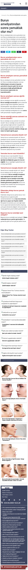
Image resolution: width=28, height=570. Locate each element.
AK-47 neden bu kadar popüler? (11, 534)
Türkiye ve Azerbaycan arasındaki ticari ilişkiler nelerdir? (14, 514)
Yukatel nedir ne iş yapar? (9, 549)
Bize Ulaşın (5, 497)
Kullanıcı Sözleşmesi (7, 492)
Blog (8, 15)
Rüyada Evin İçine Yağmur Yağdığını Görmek (14, 552)
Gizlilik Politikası (6, 490)
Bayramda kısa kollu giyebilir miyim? (12, 545)
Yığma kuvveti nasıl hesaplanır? (11, 556)
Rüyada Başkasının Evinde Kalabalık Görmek (14, 562)
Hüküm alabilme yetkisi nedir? (10, 527)
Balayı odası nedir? (7, 511)
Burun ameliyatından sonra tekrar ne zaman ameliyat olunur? (12, 247)
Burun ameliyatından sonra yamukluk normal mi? (13, 234)
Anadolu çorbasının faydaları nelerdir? (12, 558)
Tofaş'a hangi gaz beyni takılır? (10, 532)
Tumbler (19, 52)
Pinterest (24, 52)
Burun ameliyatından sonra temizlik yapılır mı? (12, 243)
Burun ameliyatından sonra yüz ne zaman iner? (13, 259)
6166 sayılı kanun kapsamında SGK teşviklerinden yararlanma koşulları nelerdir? (14, 518)
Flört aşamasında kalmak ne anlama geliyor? (14, 507)
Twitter (8, 52)
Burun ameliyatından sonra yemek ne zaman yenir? (12, 256)
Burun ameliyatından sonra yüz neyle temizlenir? (13, 262)
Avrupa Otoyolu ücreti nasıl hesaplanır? (13, 522)
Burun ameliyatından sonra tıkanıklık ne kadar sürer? (12, 240)
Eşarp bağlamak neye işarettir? (10, 520)
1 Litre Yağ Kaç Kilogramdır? (10, 554)
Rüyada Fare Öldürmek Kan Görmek (12, 525)
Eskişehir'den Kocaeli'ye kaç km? (11, 560)
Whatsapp (13, 52)
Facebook (3, 52)
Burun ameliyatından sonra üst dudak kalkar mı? (13, 236)
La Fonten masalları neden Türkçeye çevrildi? (14, 509)
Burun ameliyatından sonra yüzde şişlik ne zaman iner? (13, 265)
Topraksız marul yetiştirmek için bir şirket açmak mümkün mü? (13, 529)
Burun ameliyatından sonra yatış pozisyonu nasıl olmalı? (13, 251)
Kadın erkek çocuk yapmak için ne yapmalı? (13, 543)
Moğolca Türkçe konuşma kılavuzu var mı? (13, 536)
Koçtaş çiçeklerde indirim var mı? (11, 547)
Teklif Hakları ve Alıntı (7, 494)
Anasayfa (3, 8)
